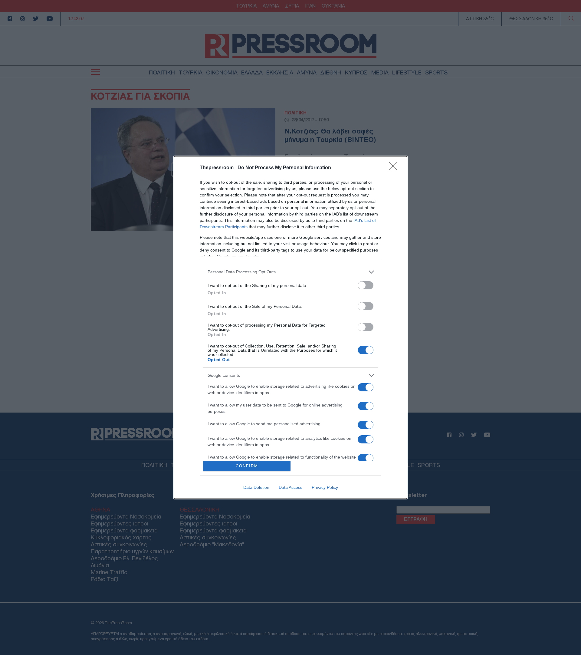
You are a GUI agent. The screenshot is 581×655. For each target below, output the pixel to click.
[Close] (395, 168)
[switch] (365, 285)
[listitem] (290, 272)
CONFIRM (247, 466)
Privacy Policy (325, 487)
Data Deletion (256, 487)
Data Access (290, 487)
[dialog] (290, 327)
